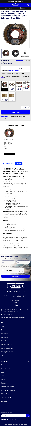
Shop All (3, 330)
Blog (2, 372)
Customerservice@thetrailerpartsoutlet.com (15, 317)
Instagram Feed (6, 397)
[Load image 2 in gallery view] (15, 53)
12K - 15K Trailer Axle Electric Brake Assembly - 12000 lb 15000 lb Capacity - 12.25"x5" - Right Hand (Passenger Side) (9, 143)
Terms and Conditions (8, 390)
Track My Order (6, 368)
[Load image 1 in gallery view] (6, 53)
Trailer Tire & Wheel (7, 348)
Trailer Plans (5, 341)
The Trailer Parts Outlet (12, 424)
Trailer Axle (4, 333)
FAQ (2, 375)
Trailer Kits (4, 337)
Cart (2, 355)
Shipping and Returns (7, 386)
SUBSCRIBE (15, 276)
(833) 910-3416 (8, 314)
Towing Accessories (7, 351)
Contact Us (4, 383)
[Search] (28, 415)
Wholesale (4, 401)
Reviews (3, 379)
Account (3, 365)
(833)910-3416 (8, 8)
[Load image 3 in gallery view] (25, 53)
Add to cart (9, 154)
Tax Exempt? (4, 116)
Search (3, 326)
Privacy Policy (5, 394)
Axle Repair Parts (6, 344)
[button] (2, 4)
